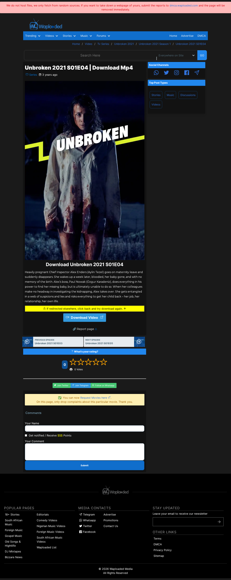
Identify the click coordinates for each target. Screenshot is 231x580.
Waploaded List (46, 547)
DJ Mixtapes (13, 551)
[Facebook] (187, 73)
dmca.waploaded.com (184, 5)
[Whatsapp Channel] (156, 73)
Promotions (110, 520)
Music (170, 95)
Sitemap (159, 555)
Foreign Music (14, 530)
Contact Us (110, 526)
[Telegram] (197, 73)
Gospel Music (13, 536)
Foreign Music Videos (50, 531)
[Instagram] (177, 73)
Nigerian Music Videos (51, 526)
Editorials (43, 514)
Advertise (109, 514)
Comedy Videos (47, 520)
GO (202, 55)
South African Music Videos (49, 539)
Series (32, 74)
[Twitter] (166, 73)
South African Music (13, 522)
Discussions (187, 95)
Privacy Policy (163, 550)
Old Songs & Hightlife (13, 543)
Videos (156, 104)
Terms (157, 538)
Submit (84, 465)
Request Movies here (94, 397)
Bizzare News (13, 557)
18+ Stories (12, 514)
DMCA (202, 35)
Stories (156, 95)
